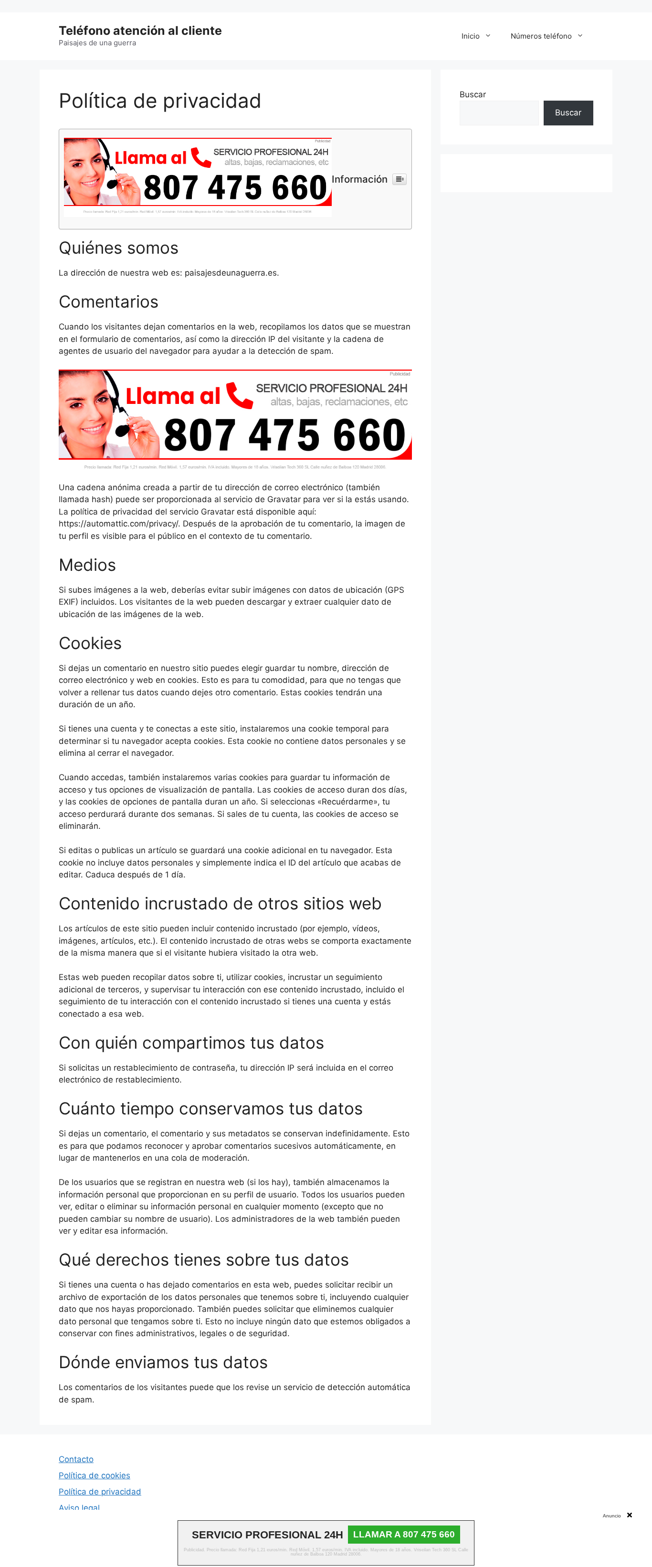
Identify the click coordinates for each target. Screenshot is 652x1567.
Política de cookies (94, 1475)
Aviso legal (79, 1508)
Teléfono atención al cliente (140, 30)
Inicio (471, 36)
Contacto (76, 1459)
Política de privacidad (100, 1491)
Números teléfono (541, 36)
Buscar (473, 94)
